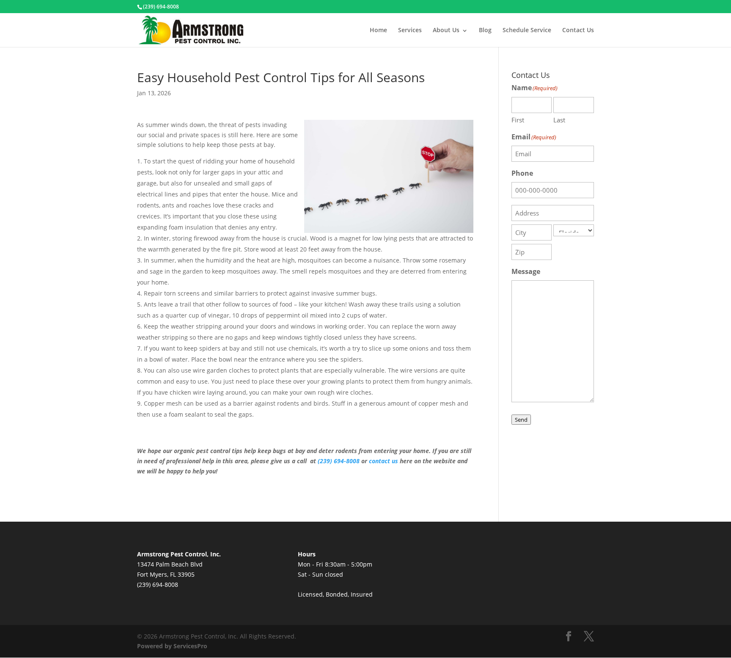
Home (378, 30)
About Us (446, 30)
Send (521, 419)
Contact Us (578, 30)
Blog (485, 30)
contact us (383, 461)
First (517, 120)
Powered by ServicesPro (172, 646)
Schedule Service (527, 30)
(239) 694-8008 (339, 461)
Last (559, 120)
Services (410, 30)
